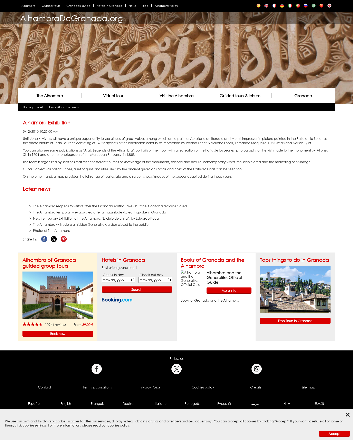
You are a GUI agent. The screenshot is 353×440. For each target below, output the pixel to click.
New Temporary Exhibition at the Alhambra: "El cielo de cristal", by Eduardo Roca (96, 218)
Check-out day (151, 275)
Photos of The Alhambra (51, 231)
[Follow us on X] (176, 369)
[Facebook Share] (44, 239)
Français (97, 404)
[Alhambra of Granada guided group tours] (57, 295)
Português (192, 404)
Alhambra (28, 5)
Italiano (160, 404)
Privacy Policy (150, 387)
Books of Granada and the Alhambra (210, 300)
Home (27, 107)
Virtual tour (113, 95)
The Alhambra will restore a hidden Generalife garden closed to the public (91, 224)
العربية (255, 404)
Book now (57, 334)
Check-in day (113, 275)
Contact (44, 387)
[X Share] (54, 239)
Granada (303, 95)
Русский (224, 404)
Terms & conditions (97, 387)
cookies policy (118, 425)
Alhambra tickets (166, 5)
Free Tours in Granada (295, 321)
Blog (145, 5)
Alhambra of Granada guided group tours (49, 263)
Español (34, 404)
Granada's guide (78, 5)
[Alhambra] (258, 6)
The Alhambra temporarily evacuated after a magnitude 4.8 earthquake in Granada (99, 212)
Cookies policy (203, 387)
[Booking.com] (117, 300)
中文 (287, 404)
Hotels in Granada (109, 5)
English (65, 404)
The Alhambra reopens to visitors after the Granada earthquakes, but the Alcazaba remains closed (110, 206)
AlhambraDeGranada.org (71, 18)
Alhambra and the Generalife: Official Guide (224, 277)
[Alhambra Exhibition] (266, 6)
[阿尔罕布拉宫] (321, 6)
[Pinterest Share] (63, 239)
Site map (308, 387)
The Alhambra (50, 95)
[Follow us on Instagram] (256, 369)
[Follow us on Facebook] (96, 369)
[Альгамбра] (306, 6)
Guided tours (51, 5)
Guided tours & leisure (240, 95)
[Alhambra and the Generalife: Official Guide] (192, 278)
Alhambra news (68, 107)
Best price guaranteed (119, 268)
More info (229, 290)
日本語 (319, 404)
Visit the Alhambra (177, 95)
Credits (255, 387)
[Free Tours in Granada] (295, 289)
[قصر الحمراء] (314, 6)
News (132, 5)
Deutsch (129, 404)
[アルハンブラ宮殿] (329, 6)
